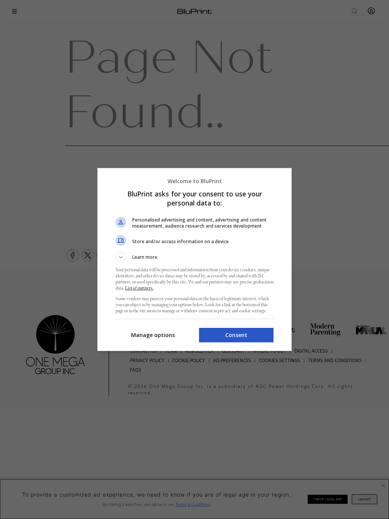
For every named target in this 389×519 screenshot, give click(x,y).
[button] (194, 257)
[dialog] (194, 259)
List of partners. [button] (139, 288)
